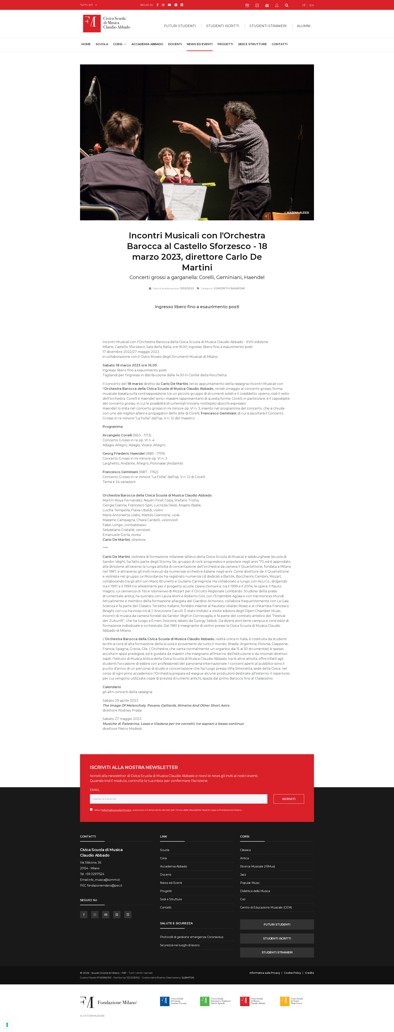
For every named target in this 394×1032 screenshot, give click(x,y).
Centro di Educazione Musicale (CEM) (266, 907)
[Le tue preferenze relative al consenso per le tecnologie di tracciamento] (7, 1025)
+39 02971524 (94, 874)
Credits (309, 973)
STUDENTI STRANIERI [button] (268, 26)
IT (304, 5)
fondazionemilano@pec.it (104, 885)
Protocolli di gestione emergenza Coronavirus (191, 937)
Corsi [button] (117, 44)
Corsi (163, 858)
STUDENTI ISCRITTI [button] (222, 26)
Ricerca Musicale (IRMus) (257, 866)
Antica (244, 858)
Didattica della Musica (255, 891)
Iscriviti (289, 799)
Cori (242, 899)
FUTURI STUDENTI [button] (180, 26)
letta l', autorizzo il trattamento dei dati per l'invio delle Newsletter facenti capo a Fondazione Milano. (167, 809)
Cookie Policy (292, 973)
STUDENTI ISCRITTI (277, 938)
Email (95, 790)
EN (311, 5)
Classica (245, 850)
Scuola (102, 44)
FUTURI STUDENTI (277, 924)
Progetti (225, 44)
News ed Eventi (200, 44)
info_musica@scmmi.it (104, 880)
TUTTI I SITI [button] (86, 4)
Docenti (175, 44)
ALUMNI (303, 26)
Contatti (279, 44)
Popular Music (250, 883)
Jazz (243, 874)
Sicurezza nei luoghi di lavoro (180, 945)
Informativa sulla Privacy (116, 809)
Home (86, 44)
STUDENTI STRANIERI (277, 952)
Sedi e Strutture (252, 44)
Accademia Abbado (147, 44)
